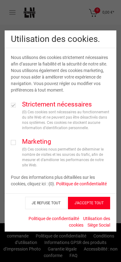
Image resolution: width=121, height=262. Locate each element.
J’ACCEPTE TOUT (89, 203)
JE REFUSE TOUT (46, 203)
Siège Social (98, 225)
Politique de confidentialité (81, 183)
